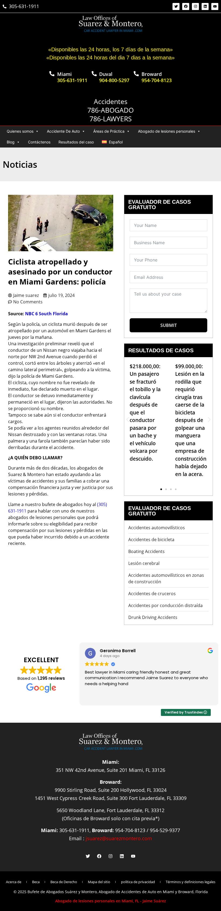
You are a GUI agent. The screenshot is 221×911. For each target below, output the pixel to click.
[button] (127, 419)
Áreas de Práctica (109, 131)
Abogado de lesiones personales (166, 131)
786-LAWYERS (110, 118)
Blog (11, 142)
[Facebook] (185, 6)
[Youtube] (214, 6)
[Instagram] (195, 6)
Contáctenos (39, 142)
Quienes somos (20, 131)
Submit (168, 325)
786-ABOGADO (110, 110)
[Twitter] (175, 6)
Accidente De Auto (63, 131)
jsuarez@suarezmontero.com (119, 838)
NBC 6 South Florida (47, 314)
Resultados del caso (76, 142)
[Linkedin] (205, 6)
